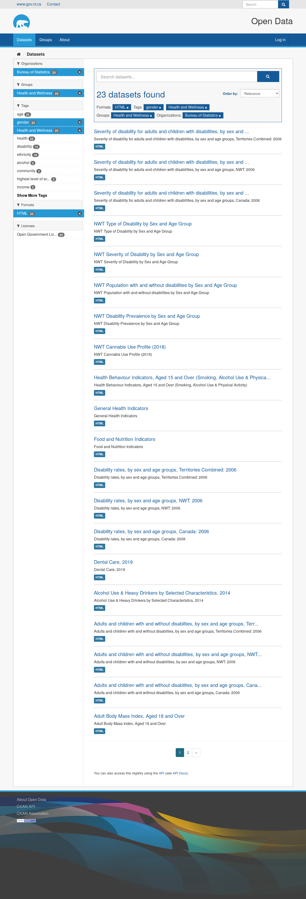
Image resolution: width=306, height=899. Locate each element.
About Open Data (31, 799)
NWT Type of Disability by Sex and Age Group (143, 223)
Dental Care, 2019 (113, 561)
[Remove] (127, 107)
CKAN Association (33, 813)
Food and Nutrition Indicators (124, 438)
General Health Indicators (121, 408)
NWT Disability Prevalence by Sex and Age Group (147, 315)
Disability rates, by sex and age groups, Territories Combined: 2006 (165, 469)
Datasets (24, 39)
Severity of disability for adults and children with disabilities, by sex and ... (171, 131)
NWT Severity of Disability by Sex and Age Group (146, 254)
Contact (53, 4)
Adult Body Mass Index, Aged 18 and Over (139, 715)
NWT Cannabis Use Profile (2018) (130, 346)
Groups (45, 39)
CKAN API (26, 806)
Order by (230, 93)
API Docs (180, 773)
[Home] (19, 54)
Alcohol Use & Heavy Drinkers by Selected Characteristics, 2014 (162, 592)
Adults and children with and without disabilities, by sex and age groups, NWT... (178, 654)
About (65, 39)
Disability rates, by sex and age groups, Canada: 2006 (151, 531)
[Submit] (283, 4)
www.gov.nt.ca (29, 4)
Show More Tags (32, 195)
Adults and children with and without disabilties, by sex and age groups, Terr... (176, 623)
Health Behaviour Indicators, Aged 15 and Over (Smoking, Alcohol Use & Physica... (182, 377)
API (161, 773)
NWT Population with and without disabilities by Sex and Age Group (165, 284)
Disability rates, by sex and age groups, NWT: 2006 (148, 500)
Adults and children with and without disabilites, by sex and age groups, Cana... (178, 684)
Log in (280, 39)
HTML (100, 146)
